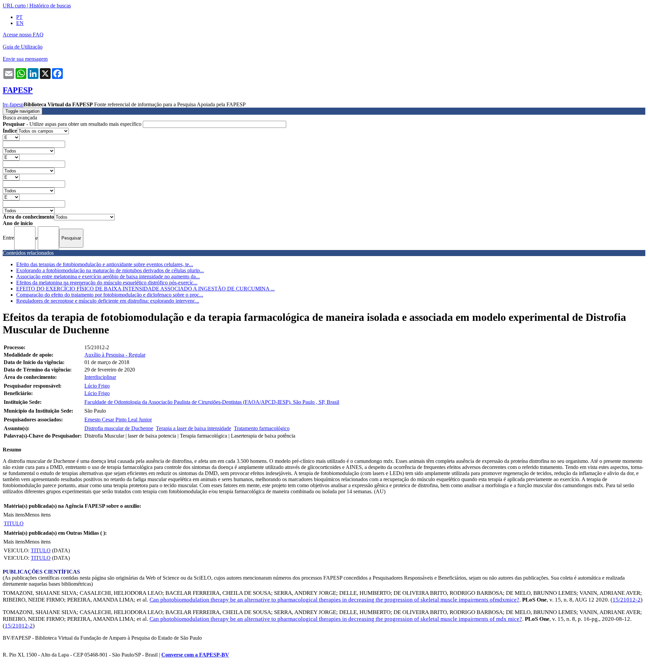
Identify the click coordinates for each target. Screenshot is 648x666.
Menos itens (38, 515)
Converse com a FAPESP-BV (195, 655)
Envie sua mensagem (25, 59)
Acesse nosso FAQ (23, 34)
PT (19, 17)
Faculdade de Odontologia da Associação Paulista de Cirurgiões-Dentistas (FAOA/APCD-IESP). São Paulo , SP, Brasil (211, 402)
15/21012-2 (627, 599)
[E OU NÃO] (11, 137)
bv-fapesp (13, 104)
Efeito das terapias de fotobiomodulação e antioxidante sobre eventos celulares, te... (104, 264)
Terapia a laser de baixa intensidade (193, 428)
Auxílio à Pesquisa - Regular (114, 355)
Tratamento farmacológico (262, 428)
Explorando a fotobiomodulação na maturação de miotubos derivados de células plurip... (110, 270)
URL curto (14, 5)
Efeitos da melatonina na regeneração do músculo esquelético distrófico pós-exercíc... (106, 282)
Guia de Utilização (23, 47)
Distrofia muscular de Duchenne (118, 428)
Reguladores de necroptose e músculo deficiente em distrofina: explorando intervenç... (107, 301)
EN (20, 23)
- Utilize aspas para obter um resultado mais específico (73, 124)
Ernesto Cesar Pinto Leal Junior (118, 419)
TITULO (14, 523)
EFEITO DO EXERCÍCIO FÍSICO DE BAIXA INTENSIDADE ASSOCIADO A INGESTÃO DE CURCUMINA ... (145, 289)
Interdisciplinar (100, 377)
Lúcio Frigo (97, 386)
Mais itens (14, 515)
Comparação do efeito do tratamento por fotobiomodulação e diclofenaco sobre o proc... (109, 295)
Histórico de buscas (50, 5)
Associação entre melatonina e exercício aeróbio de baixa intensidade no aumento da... (108, 276)
